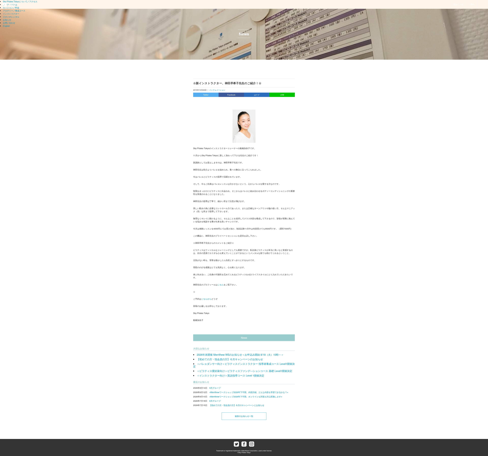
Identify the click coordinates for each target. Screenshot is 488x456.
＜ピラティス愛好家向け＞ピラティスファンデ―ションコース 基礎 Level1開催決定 (244, 371)
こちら (221, 284)
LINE (282, 94)
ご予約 (471, 4)
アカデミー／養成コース (14, 10)
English (6, 25)
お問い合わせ (9, 22)
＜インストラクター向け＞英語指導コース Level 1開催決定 (230, 375)
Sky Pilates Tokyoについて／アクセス (20, 1)
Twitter (206, 94)
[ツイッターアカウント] (236, 444)
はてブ (256, 94)
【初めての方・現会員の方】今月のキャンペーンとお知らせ (236, 405)
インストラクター (11, 13)
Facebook (231, 94)
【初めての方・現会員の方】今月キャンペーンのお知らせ (230, 359)
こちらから (206, 298)
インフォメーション (217, 90)
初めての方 (458, 4)
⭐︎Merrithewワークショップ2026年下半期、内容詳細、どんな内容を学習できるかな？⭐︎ (248, 392)
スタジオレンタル (11, 16)
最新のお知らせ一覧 (244, 416)
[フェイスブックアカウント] (244, 444)
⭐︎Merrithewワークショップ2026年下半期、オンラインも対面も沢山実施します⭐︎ (245, 396)
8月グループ (215, 400)
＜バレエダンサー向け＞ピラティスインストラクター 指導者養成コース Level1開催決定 (244, 365)
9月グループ (215, 387)
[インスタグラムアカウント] (251, 444)
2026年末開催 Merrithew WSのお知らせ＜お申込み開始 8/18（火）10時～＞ (240, 354)
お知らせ (7, 19)
